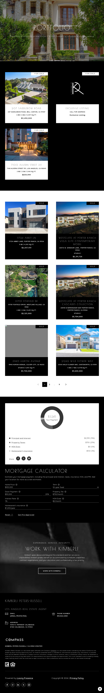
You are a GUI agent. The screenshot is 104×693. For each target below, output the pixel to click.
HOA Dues (57, 499)
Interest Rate (10, 499)
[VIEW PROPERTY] (26, 95)
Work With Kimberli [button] (52, 571)
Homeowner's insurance (15, 505)
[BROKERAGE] (29, 685)
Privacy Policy (77, 678)
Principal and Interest (21, 438)
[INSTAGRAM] (13, 685)
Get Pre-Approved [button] (26, 515)
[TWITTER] (24, 685)
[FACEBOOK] (7, 685)
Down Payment (11, 492)
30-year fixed (58, 487)
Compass (53, 650)
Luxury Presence (25, 678)
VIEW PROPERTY (26, 97)
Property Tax (58, 492)
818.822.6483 (62, 616)
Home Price (10, 485)
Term (55, 485)
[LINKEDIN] (18, 685)
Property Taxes (18, 442)
